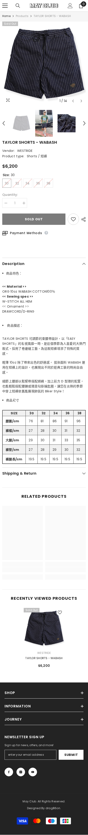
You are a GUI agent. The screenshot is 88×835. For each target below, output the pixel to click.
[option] (44, 63)
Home (6, 16)
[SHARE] (82, 219)
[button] (73, 101)
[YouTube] (32, 772)
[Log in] (70, 5)
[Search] (18, 5)
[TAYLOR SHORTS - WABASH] (44, 628)
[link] (22, 569)
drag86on (53, 808)
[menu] (5, 5)
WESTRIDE (24, 150)
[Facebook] (9, 772)
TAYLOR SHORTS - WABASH (44, 658)
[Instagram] (20, 772)
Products (22, 16)
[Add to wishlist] (73, 219)
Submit (71, 754)
